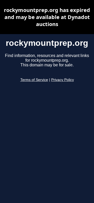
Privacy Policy (62, 80)
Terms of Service (34, 80)
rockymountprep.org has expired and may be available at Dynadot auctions (47, 17)
